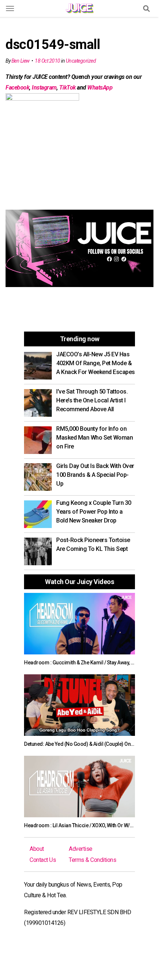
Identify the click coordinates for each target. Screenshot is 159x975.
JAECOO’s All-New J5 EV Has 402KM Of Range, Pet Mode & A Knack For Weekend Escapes (95, 363)
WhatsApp (99, 87)
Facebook (17, 87)
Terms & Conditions (92, 859)
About (37, 848)
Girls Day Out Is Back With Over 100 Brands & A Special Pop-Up (95, 474)
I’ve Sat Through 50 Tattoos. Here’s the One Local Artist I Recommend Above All (92, 400)
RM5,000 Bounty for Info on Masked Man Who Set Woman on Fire (94, 437)
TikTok (67, 87)
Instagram (44, 87)
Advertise (80, 848)
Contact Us (43, 859)
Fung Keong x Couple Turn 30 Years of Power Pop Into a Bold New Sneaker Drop (93, 511)
